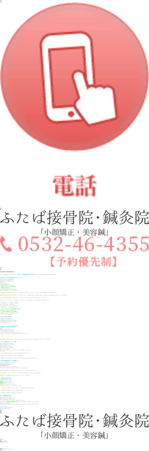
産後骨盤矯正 (1, 209)
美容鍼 (0, 268)
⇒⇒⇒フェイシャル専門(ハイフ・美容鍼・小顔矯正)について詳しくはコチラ (6, 407)
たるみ (0, 410)
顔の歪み (1, 209)
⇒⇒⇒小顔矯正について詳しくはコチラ (3, 406)
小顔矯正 (1, 208)
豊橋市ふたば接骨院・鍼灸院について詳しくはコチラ (4, 408)
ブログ (0, 270)
